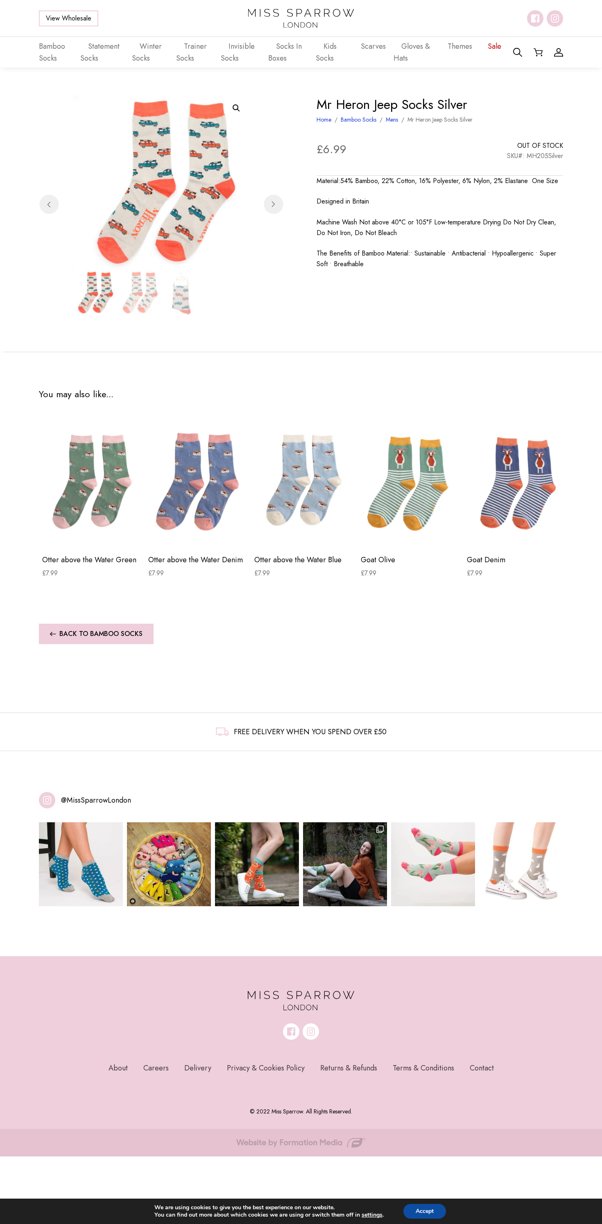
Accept (425, 1211)
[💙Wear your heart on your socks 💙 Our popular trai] (81, 864)
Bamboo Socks (358, 119)
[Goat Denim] (516, 481)
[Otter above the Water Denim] (198, 481)
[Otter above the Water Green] (92, 481)
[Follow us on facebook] (535, 18)
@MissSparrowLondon (96, 800)
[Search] (517, 52)
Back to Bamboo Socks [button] (101, 633)
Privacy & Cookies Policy (266, 1068)
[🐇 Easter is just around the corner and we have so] (521, 864)
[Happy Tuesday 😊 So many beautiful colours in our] (345, 864)
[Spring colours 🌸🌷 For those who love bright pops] (433, 864)
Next (273, 204)
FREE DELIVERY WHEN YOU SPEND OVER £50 (310, 731)
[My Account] (558, 52)
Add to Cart (91, 536)
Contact (482, 1068)
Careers (156, 1068)
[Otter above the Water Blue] (304, 481)
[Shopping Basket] (538, 52)
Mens (392, 119)
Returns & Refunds (348, 1068)
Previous (49, 204)
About (118, 1068)
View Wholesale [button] (68, 18)
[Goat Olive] (410, 481)
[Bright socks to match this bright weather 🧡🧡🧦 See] (257, 864)
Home (324, 119)
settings (372, 1215)
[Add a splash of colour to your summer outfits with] (169, 864)
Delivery (197, 1068)
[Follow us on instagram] (555, 18)
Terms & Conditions (423, 1068)
